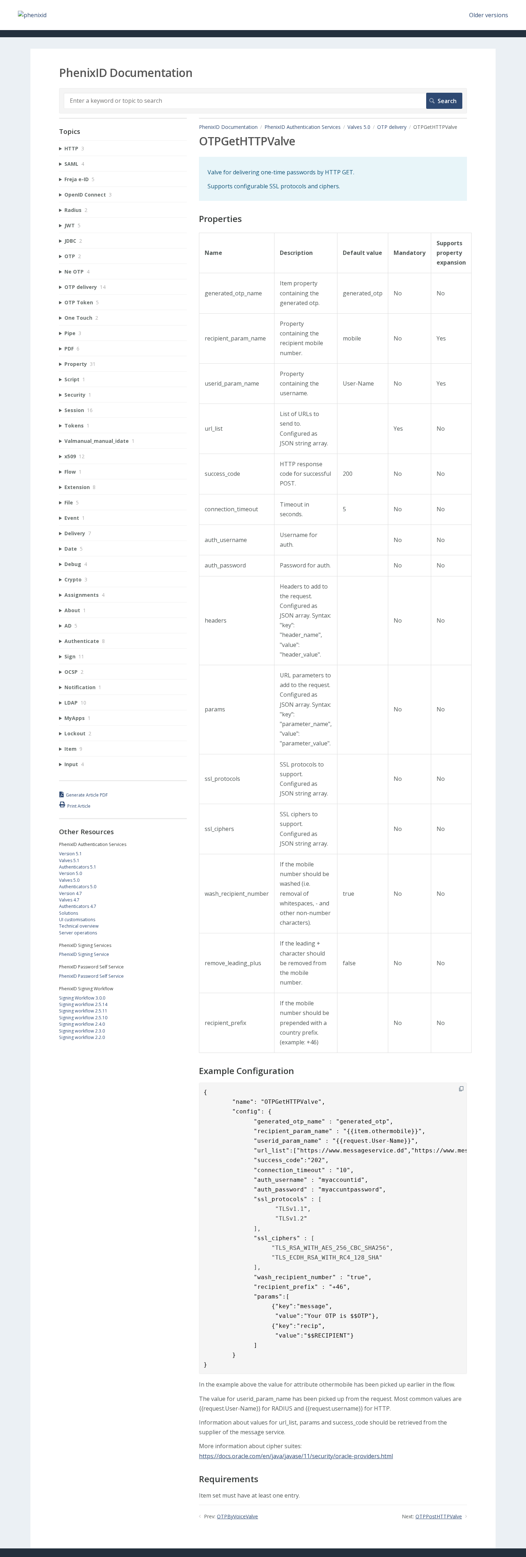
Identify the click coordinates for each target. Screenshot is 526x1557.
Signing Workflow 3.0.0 (82, 998)
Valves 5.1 (69, 860)
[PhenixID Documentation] (32, 15)
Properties (220, 219)
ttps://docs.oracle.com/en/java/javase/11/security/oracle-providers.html (298, 1456)
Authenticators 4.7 (77, 906)
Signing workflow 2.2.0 (82, 1037)
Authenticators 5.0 (77, 887)
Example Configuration (246, 1071)
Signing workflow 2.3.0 (82, 1031)
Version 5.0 (70, 873)
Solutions (68, 913)
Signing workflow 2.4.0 (82, 1024)
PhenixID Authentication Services (302, 127)
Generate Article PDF (87, 795)
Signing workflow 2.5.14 (83, 1004)
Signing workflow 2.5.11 (83, 1011)
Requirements (228, 1479)
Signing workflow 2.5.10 (83, 1018)
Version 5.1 (70, 854)
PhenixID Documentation (228, 127)
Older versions (488, 15)
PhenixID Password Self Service (91, 976)
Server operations (78, 933)
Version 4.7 (70, 893)
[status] (333, 179)
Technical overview (79, 926)
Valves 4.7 (69, 900)
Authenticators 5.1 (77, 867)
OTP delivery (391, 127)
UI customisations (77, 920)
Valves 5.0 (358, 127)
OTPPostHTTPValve (438, 1516)
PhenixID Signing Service (84, 954)
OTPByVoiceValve (237, 1516)
